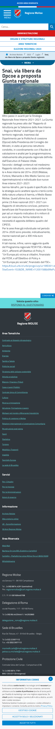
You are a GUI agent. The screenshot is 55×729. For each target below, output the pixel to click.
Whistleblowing (8, 561)
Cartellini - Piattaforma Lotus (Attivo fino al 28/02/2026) (25, 556)
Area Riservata (10, 539)
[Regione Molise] (17, 14)
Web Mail (6, 545)
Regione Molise (34, 13)
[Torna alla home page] (7, 54)
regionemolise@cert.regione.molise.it (23, 589)
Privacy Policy (46, 705)
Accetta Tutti (27, 723)
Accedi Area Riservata (27, 3)
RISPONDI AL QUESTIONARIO (27, 305)
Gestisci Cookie (27, 710)
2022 (29, 54)
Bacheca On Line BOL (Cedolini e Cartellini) (19, 550)
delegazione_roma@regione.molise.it (19, 620)
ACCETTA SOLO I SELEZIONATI (27, 716)
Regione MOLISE (27, 323)
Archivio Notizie (16, 54)
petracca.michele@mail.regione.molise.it (21, 651)
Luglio (37, 54)
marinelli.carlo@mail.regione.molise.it (19, 648)
